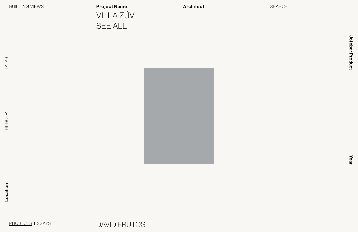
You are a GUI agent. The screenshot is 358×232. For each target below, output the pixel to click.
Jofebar (338, 223)
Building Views (26, 6)
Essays (42, 223)
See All (114, 25)
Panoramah (311, 225)
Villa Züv (118, 15)
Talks (6, 63)
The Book (6, 122)
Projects (20, 223)
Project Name (111, 6)
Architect (193, 6)
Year (351, 159)
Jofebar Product (351, 52)
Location (6, 192)
